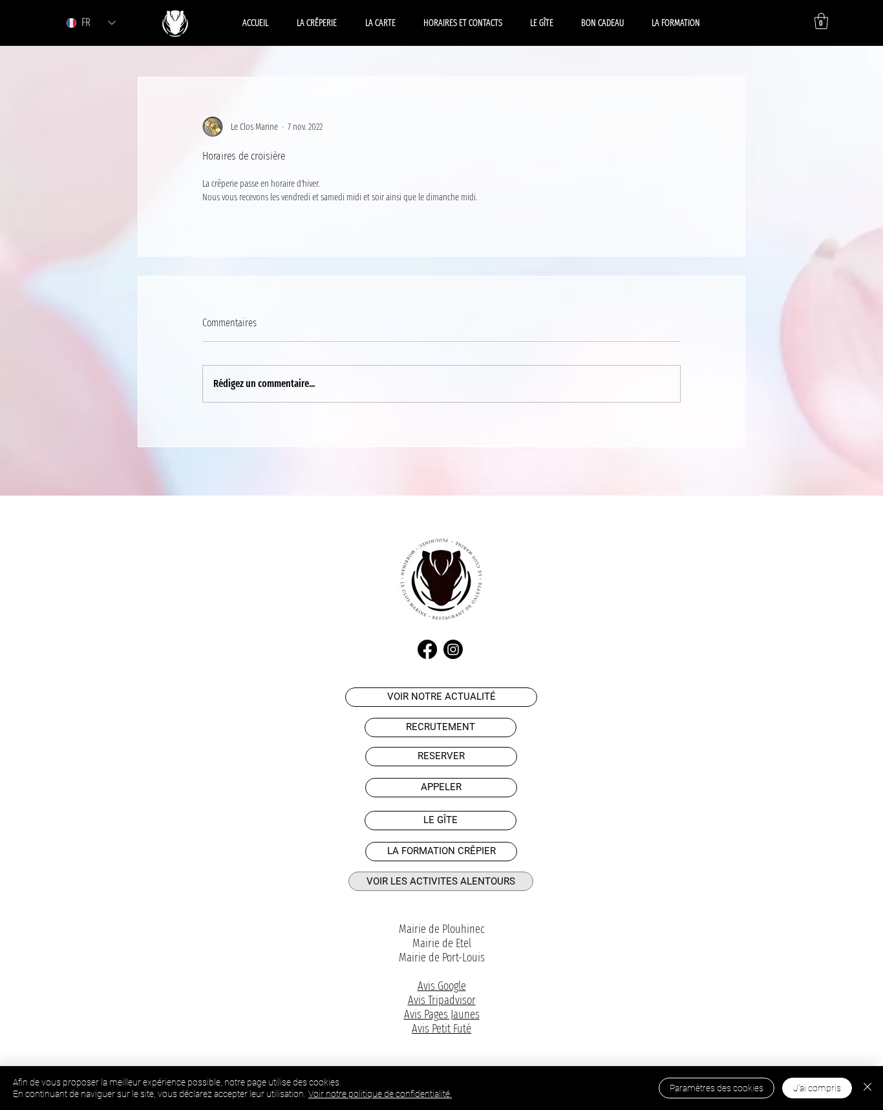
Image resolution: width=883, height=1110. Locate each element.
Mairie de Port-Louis (442, 957)
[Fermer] (867, 1088)
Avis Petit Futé (441, 1028)
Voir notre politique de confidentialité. (380, 1094)
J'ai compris (817, 1088)
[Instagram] (453, 649)
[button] (821, 21)
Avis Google (442, 986)
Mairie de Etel (441, 943)
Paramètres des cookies (716, 1088)
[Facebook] (427, 649)
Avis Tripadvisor (442, 1000)
